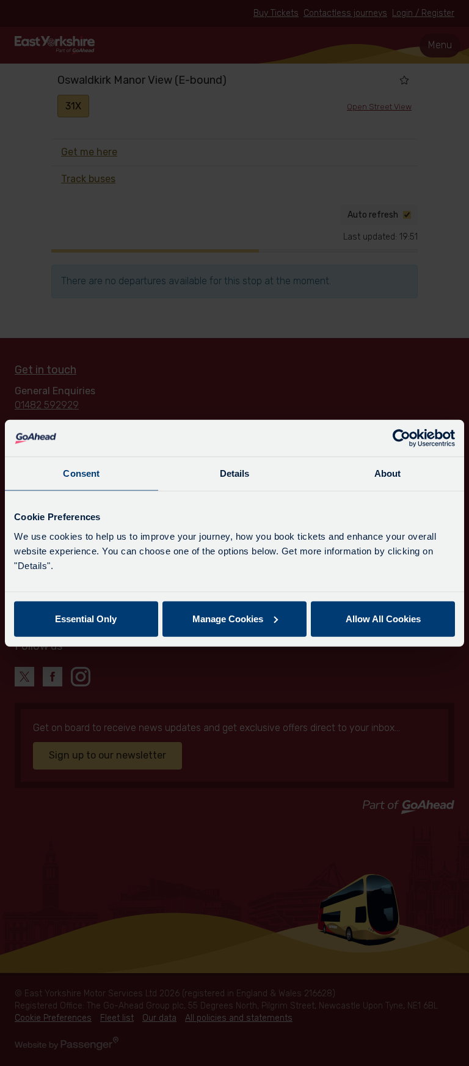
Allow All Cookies (383, 618)
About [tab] (387, 473)
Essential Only (86, 618)
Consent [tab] (81, 473)
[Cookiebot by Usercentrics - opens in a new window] (401, 438)
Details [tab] (235, 473)
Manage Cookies (227, 618)
